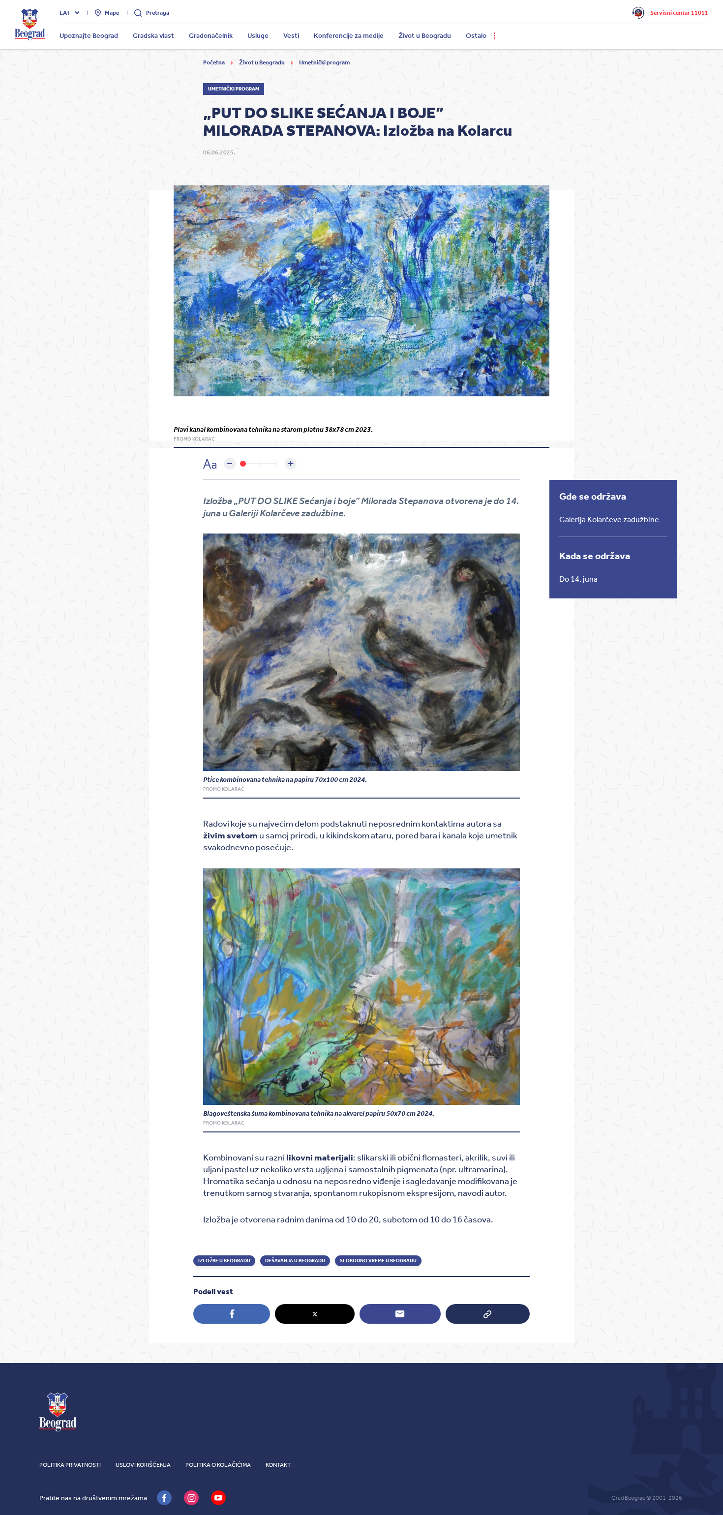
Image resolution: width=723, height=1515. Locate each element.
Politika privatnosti (70, 1464)
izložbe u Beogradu (224, 1261)
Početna (214, 62)
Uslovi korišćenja (143, 1464)
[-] (230, 464)
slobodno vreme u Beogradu (378, 1261)
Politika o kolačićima (218, 1464)
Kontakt (278, 1464)
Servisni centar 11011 (679, 12)
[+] (291, 464)
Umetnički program (324, 62)
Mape (112, 12)
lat (65, 12)
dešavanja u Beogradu (295, 1261)
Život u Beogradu (262, 62)
